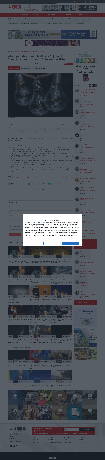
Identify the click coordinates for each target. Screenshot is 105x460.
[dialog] (52, 230)
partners (33, 222)
